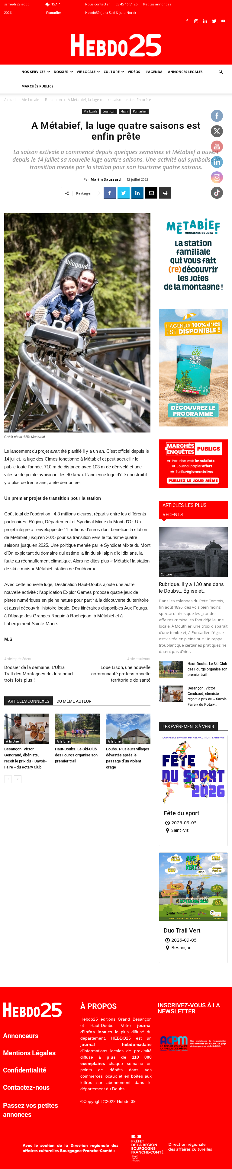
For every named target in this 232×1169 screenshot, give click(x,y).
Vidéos (134, 71)
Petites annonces (157, 4)
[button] (220, 72)
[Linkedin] (205, 21)
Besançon (53, 99)
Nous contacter (97, 4)
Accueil (10, 99)
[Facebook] (187, 21)
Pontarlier (140, 111)
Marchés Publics (37, 86)
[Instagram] (196, 21)
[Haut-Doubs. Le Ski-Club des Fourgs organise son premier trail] (77, 729)
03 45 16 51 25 (126, 4)
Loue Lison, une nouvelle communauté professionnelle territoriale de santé (120, 674)
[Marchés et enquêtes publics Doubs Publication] (193, 486)
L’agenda (154, 71)
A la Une (12, 741)
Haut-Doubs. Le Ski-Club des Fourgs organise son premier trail (76, 755)
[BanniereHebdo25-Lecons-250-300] (193, 294)
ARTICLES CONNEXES (28, 701)
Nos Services (33, 71)
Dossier (61, 71)
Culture (112, 71)
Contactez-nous (26, 1087)
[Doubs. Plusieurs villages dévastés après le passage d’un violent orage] (128, 729)
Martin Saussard (106, 179)
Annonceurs (20, 1036)
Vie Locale (86, 71)
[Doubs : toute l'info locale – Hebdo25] (116, 45)
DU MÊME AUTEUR (74, 701)
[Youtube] (223, 21)
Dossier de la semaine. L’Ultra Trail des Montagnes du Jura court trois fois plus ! (38, 674)
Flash (124, 111)
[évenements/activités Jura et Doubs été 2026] (193, 425)
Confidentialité (24, 1070)
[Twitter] (214, 21)
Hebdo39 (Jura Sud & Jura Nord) (110, 12)
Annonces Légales (185, 71)
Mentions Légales (29, 1053)
